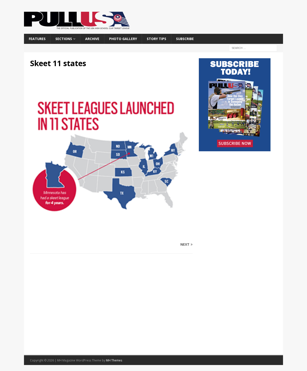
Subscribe (185, 38)
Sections (63, 38)
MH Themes (114, 360)
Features (37, 38)
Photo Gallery (123, 38)
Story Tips (156, 38)
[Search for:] (253, 48)
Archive (92, 38)
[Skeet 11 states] (111, 235)
